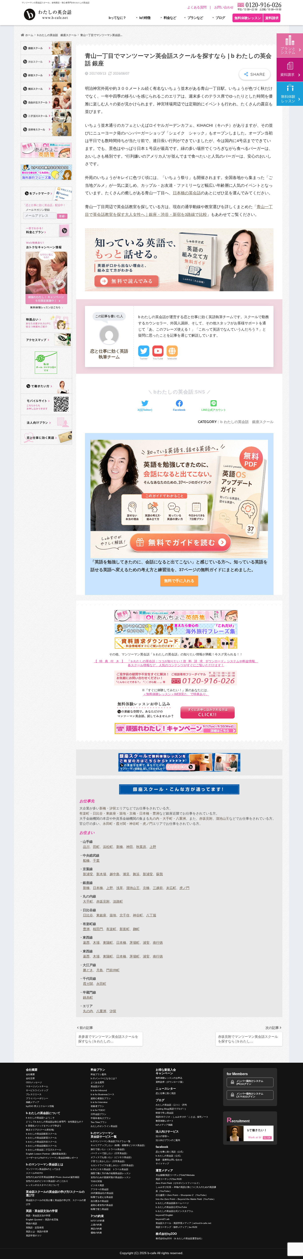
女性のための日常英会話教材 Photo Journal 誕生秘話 (52, 1177)
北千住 (125, 915)
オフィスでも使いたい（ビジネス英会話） (112, 1157)
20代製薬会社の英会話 (102, 1193)
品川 (86, 847)
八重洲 (181, 818)
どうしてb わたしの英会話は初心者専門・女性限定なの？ (54, 1121)
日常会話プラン (98, 1114)
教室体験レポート (164, 1121)
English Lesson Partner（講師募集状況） (47, 1154)
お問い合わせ (224, 7)
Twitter (144, 358)
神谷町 (134, 823)
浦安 (146, 942)
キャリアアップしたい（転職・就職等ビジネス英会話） (118, 1145)
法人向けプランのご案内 (168, 1140)
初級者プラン (97, 1106)
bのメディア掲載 (164, 1125)
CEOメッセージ (34, 1082)
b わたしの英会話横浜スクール (41, 1146)
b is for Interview (99, 1102)
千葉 (96, 860)
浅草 (119, 888)
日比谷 (98, 813)
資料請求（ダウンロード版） (170, 1082)
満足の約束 (96, 1228)
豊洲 (156, 813)
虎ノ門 (148, 823)
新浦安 (88, 874)
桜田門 (98, 929)
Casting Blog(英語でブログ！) (171, 1109)
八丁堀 (151, 915)
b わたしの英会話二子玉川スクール (43, 1150)
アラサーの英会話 (99, 1189)
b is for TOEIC (98, 1110)
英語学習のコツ (33, 1235)
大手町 (168, 818)
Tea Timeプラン (99, 1122)
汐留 (112, 808)
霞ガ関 (121, 823)
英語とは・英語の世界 (37, 1231)
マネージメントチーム (37, 1086)
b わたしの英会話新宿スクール (41, 1138)
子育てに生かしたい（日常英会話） (108, 1161)
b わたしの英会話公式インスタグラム (174, 1211)
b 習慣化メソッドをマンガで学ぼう (43, 1125)
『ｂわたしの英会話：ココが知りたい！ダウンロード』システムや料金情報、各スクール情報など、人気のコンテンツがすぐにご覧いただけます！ (176, 663)
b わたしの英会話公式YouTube (171, 1207)
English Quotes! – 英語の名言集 (42, 1219)
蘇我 (159, 874)
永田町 (108, 823)
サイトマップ (162, 1163)
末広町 (171, 888)
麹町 (136, 929)
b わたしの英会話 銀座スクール (246, 422)
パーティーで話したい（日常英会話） (109, 1153)
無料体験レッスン (247, 18)
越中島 (115, 874)
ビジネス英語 (97, 1185)
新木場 (101, 874)
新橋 (102, 808)
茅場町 (135, 942)
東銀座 (111, 813)
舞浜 (136, 874)
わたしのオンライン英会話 (104, 1126)
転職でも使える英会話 (102, 1197)
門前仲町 (113, 970)
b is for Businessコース (102, 1094)
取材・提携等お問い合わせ (169, 1160)
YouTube (158, 358)
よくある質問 (197, 7)
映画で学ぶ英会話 (164, 1113)
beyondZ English (164, 1215)
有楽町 (84, 813)
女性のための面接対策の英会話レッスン (111, 1177)
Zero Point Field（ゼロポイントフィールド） (178, 1183)
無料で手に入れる (179, 581)
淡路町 (118, 901)
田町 (96, 847)
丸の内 (154, 818)
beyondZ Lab (162, 1219)
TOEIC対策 (96, 1181)
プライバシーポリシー (37, 1098)
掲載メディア (32, 1102)
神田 (129, 847)
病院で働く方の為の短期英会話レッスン (111, 1173)
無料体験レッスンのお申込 (169, 1078)
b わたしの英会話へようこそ (40, 1117)
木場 (96, 942)
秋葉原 (141, 847)
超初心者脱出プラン (101, 1098)
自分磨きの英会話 (99, 1201)
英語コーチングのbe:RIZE (169, 1179)
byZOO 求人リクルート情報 (40, 1106)
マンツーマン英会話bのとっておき (43, 1169)
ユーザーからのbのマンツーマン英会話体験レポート (52, 1158)
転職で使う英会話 (99, 1209)
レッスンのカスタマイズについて (42, 1185)
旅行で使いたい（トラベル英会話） (108, 1149)
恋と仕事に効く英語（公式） (170, 1152)
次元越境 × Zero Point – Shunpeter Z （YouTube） (182, 1195)
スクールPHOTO (34, 1173)
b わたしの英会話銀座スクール (41, 1133)
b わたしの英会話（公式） (169, 1156)
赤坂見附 (205, 818)
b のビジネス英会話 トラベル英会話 (109, 1169)
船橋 (86, 860)
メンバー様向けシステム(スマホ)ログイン (249, 1095)
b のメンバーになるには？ (104, 1078)
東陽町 (108, 942)
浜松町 (108, 847)
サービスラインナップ (37, 1090)
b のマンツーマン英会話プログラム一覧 (110, 1141)
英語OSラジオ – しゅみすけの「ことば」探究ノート (182, 1117)
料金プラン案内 (98, 1074)
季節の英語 (31, 1223)
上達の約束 (96, 1224)
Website (172, 358)
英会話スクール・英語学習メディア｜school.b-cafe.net (183, 1223)
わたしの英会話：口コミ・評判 (171, 1105)
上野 (153, 847)
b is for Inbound (99, 1090)
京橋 (132, 813)
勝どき (88, 970)
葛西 (86, 942)
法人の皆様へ (162, 1136)
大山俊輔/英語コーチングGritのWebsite (175, 1175)
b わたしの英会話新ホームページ (172, 1203)
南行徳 (158, 942)
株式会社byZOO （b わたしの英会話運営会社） (179, 1238)
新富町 (125, 929)
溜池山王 (222, 818)
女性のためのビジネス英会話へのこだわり (47, 1181)
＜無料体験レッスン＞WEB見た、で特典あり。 (176, 694)
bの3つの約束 (97, 1220)
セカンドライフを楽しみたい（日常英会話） (113, 1165)
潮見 (126, 874)
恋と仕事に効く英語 (166, 1093)
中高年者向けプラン (101, 1118)
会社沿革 (30, 1078)
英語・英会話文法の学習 (38, 1215)
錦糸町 (88, 997)
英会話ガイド (97, 1086)
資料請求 (272, 18)
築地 (122, 813)
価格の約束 (96, 1232)
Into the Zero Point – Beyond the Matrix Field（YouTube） (186, 1199)
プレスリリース (33, 1094)
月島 (99, 970)
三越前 (158, 888)
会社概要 (30, 1074)
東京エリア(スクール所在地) (40, 1129)
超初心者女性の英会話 (102, 1205)
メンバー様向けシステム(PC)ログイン (249, 1082)
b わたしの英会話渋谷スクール (41, 1142)
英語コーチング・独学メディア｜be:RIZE (176, 1227)
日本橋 (144, 813)
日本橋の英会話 (187, 193)
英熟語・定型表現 (35, 1227)
